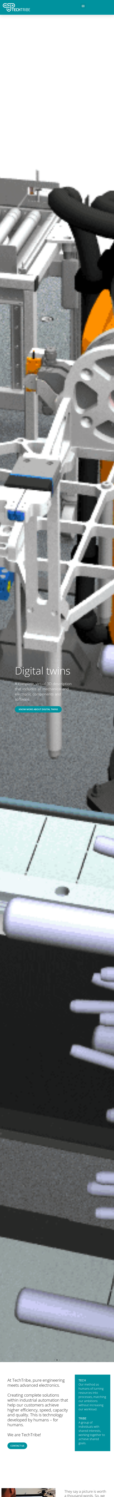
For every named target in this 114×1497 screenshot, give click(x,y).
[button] (83, 6)
